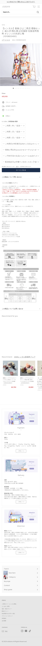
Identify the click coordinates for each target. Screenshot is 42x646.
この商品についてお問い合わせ (12, 309)
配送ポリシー (5, 611)
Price (3, 93)
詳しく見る (10, 201)
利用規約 (4, 618)
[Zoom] (39, 83)
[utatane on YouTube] (26, 631)
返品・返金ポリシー (7, 609)
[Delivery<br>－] (21, 465)
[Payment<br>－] (21, 418)
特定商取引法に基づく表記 (8, 613)
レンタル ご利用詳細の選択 (10, 121)
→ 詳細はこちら (21, 451)
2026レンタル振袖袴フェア (24, 357)
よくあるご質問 (5, 606)
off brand (6, 40)
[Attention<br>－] (21, 516)
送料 (17, 166)
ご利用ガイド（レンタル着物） (9, 604)
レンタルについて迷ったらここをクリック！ (21, 2)
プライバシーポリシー (7, 616)
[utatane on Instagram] (22, 631)
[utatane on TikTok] (30, 631)
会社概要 (4, 621)
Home (3, 25)
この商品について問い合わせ (12, 177)
